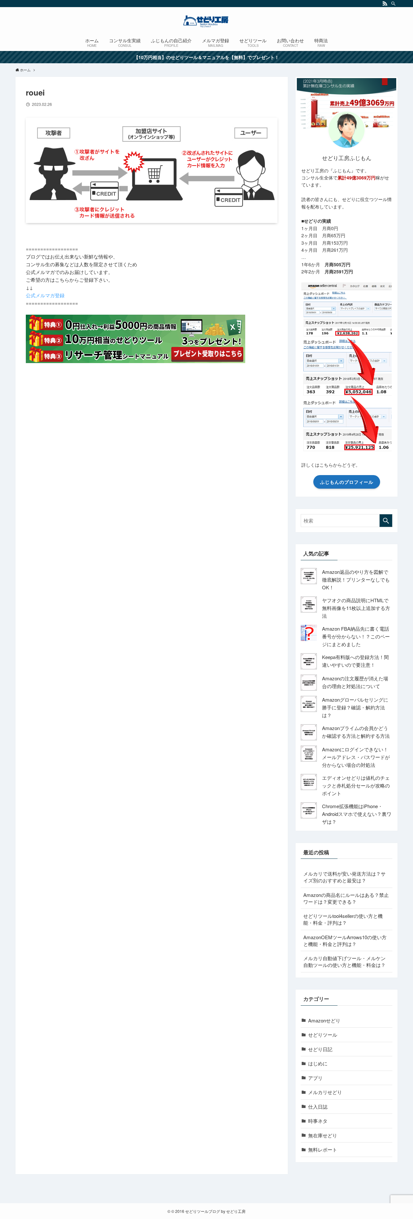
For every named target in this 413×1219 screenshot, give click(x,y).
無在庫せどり (322, 1135)
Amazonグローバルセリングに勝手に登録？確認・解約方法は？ (355, 707)
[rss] (385, 3)
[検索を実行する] (385, 520)
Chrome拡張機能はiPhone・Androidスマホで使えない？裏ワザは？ (356, 814)
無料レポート (322, 1149)
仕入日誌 (317, 1106)
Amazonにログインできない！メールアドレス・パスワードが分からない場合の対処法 (356, 757)
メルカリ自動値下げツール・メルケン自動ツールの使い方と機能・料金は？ (344, 961)
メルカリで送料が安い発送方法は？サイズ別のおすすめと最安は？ (344, 877)
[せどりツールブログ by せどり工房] (206, 21)
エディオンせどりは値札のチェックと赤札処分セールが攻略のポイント (356, 785)
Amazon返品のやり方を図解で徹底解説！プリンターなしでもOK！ (356, 579)
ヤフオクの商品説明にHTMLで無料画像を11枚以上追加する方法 (356, 608)
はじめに (317, 1063)
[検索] (393, 3)
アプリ (315, 1077)
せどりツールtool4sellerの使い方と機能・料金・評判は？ (343, 919)
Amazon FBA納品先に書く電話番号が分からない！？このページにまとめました (356, 636)
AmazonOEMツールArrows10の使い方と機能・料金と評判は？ (345, 940)
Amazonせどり (324, 1020)
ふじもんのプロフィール (346, 482)
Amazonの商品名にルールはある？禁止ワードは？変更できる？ (346, 898)
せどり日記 (320, 1049)
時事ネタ (317, 1120)
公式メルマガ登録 (45, 295)
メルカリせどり (325, 1092)
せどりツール (322, 1034)
